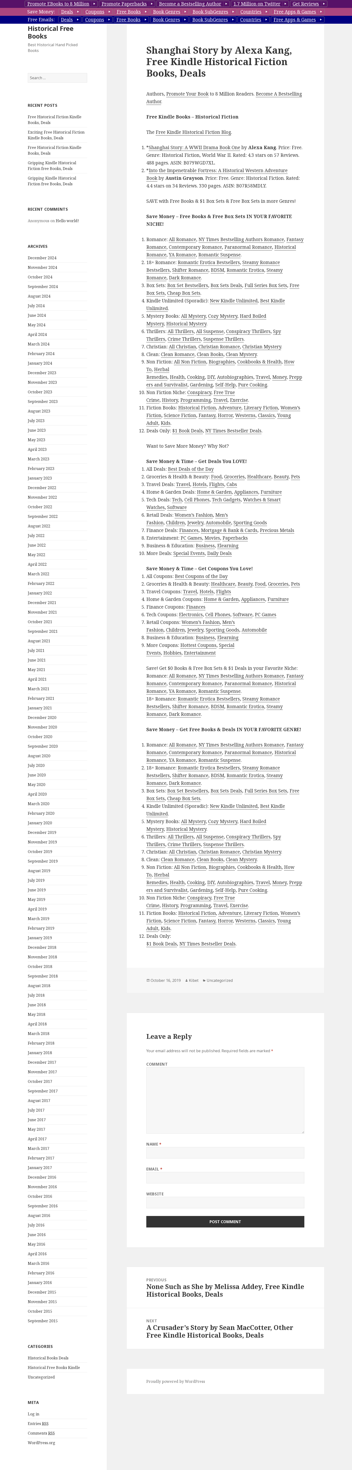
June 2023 (37, 430)
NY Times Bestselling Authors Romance (241, 239)
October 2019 (40, 851)
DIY (211, 377)
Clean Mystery (241, 354)
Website (155, 1194)
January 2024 (40, 363)
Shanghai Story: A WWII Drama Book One (194, 147)
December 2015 (42, 1292)
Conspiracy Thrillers (248, 331)
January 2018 (40, 1052)
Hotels (200, 484)
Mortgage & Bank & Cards (229, 530)
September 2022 (43, 516)
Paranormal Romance (248, 247)
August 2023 (39, 411)
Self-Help (225, 385)
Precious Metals (277, 530)
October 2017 (40, 1081)
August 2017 (39, 1100)
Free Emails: (41, 20)
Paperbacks (235, 538)
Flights (216, 484)
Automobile (218, 523)
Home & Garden (214, 492)
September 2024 (43, 286)
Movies (212, 538)
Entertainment (200, 653)
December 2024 (42, 257)
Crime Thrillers (184, 339)
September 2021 (43, 631)
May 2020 (36, 784)
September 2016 (43, 1206)
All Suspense (210, 331)
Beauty (281, 477)
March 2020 (38, 803)
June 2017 (37, 1119)
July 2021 (36, 650)
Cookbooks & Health (259, 362)
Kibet (194, 980)
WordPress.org (41, 1442)
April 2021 (37, 679)
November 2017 (42, 1071)
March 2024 (38, 344)
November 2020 (42, 727)
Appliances (246, 492)
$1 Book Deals (187, 431)
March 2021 (38, 688)
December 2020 (42, 717)
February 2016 (41, 1273)
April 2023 (37, 449)
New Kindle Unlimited (234, 301)
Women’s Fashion (194, 515)
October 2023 (40, 392)
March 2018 (38, 1033)
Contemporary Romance (195, 247)
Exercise (239, 400)
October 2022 (40, 506)
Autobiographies (235, 377)
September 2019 (43, 861)
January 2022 (40, 593)
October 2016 (40, 1196)
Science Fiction (180, 415)
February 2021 (41, 698)
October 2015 (40, 1311)
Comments (41, 1433)
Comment (157, 1064)
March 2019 (38, 918)
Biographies (222, 362)
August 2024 (39, 296)
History (170, 400)
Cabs (232, 484)
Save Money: (41, 12)
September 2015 (43, 1320)
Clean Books (210, 354)
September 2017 (43, 1091)
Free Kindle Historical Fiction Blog (193, 132)
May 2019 (36, 899)
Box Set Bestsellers (187, 285)
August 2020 (39, 755)
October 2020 (40, 736)
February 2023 (41, 468)
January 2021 (40, 708)
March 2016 (38, 1263)
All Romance (182, 239)
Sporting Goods (250, 523)
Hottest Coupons (198, 645)
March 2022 (38, 574)
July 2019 (36, 880)
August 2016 (39, 1215)
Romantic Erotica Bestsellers (209, 262)
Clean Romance (177, 354)
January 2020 (40, 822)
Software (177, 507)
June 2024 (37, 315)
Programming (195, 400)
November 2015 (42, 1301)
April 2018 (37, 1024)
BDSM (217, 270)
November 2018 (42, 957)
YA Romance (182, 255)
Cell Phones (197, 500)
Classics (266, 415)
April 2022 (37, 564)
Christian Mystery (261, 347)
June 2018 (37, 1004)
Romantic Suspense (219, 255)
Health (177, 377)
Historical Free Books (51, 32)
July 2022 (36, 535)
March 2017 (38, 1148)
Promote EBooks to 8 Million (58, 4)
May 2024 (36, 325)
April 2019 (37, 909)
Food (216, 477)
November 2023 (42, 382)
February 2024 (41, 353)
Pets (295, 477)
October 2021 (40, 621)
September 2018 (43, 976)
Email (154, 1169)
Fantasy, (207, 415)
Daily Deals (219, 553)
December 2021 (42, 602)
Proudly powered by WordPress (175, 1381)
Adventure (229, 408)
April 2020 (37, 794)
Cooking (196, 377)
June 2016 (37, 1234)
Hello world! (67, 220)
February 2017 (41, 1158)
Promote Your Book (187, 94)
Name (154, 1144)
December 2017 (42, 1062)
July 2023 (36, 420)
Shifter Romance (190, 270)
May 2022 (36, 554)
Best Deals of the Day (191, 469)
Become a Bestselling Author (190, 4)
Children (175, 523)
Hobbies (172, 653)
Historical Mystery (186, 324)
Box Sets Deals (226, 285)
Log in (33, 1414)
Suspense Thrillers (223, 339)
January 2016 (40, 1282)
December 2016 (42, 1177)
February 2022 (41, 583)
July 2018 (36, 995)
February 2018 (41, 1043)
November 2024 (42, 267)
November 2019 (42, 842)
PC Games (191, 538)
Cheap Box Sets (183, 293)
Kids (165, 423)
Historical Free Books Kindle (54, 1367)
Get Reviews (306, 4)
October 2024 (40, 277)
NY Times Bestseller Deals (233, 431)
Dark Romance (185, 278)
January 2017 (40, 1167)
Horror (225, 415)
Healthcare (259, 477)
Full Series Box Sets (265, 285)
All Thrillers (181, 331)
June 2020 (37, 775)
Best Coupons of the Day (201, 576)
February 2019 (41, 928)
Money (279, 377)
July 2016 (36, 1225)
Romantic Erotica (245, 270)
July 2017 (36, 1110)
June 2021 (37, 660)
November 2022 (42, 497)
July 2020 (36, 765)
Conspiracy (199, 392)
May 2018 (36, 1014)
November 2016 (42, 1186)
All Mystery (193, 316)
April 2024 (37, 334)
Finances (189, 530)
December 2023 (42, 372)
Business (205, 546)
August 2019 (39, 870)
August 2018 (39, 985)
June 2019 (37, 890)
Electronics (191, 614)
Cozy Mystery (222, 316)
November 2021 (42, 612)
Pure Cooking (252, 385)
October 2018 (40, 966)
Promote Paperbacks (124, 4)
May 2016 (36, 1244)
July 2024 (36, 305)
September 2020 (43, 746)
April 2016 (37, 1253)
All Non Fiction (190, 362)
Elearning (227, 546)
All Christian (182, 347)
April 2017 (37, 1139)
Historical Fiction (197, 408)
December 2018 (42, 947)
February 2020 (41, 813)
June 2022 (37, 545)
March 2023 (38, 459)
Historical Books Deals (48, 1358)
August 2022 (39, 526)
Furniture (271, 492)
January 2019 (40, 937)
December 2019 (42, 832)
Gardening (201, 385)
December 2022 (42, 487)
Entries (38, 1423)
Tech (177, 500)
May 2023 (36, 439)
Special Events (189, 553)
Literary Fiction (261, 408)
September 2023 (43, 401)
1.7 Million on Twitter (256, 4)
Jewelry (195, 523)
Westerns (245, 415)
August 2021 (39, 641)
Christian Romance (219, 347)
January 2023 (40, 478)
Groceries (234, 477)
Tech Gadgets (226, 500)
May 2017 (36, 1129)
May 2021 (36, 669)
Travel (263, 377)
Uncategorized (41, 1377)
